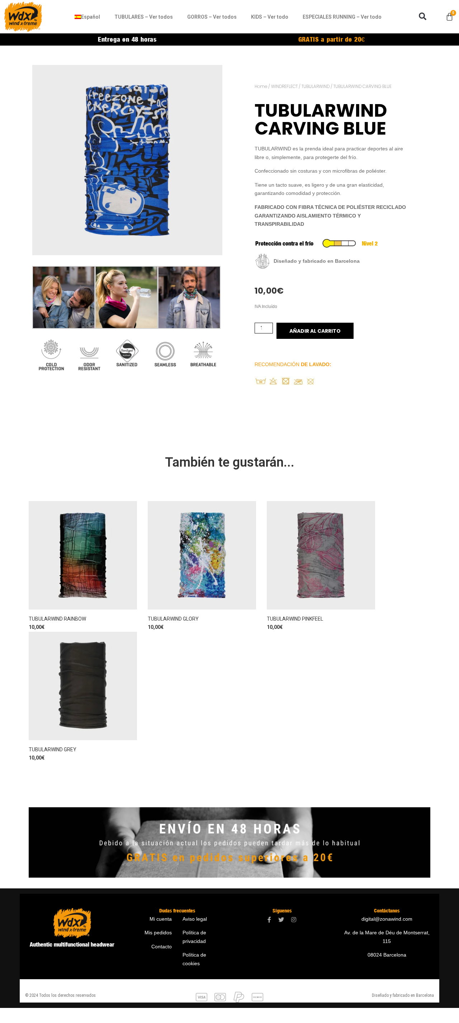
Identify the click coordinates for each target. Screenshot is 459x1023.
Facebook (269, 920)
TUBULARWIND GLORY (173, 619)
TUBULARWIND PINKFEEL (295, 619)
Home (261, 86)
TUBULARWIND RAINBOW (57, 619)
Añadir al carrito (315, 331)
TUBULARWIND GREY (52, 749)
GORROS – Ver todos (212, 17)
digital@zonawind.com (386, 919)
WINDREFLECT (284, 86)
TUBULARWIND (316, 86)
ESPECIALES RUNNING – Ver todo (342, 17)
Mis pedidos (158, 932)
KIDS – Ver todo (269, 17)
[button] (422, 16)
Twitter (281, 920)
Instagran (293, 920)
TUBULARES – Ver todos (143, 17)
